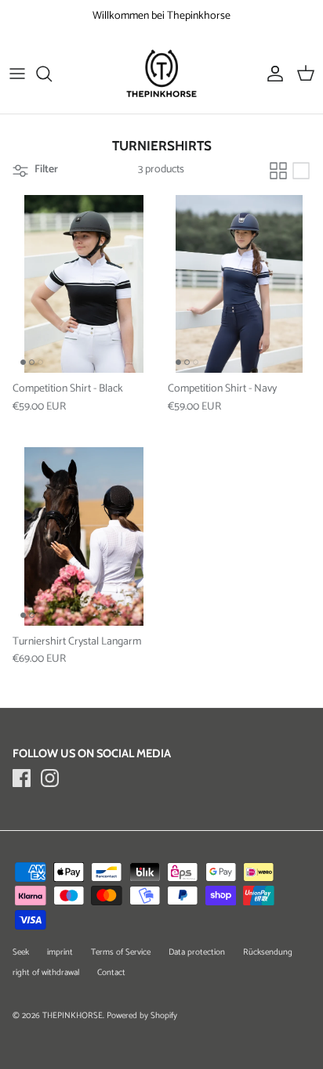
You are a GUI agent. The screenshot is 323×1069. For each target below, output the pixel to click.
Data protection (197, 952)
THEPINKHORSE (72, 1016)
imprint (60, 952)
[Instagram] (50, 778)
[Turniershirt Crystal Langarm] (84, 536)
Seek (21, 952)
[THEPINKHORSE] (161, 73)
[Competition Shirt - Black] (84, 284)
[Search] (51, 73)
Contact (111, 973)
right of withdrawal (46, 973)
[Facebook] (22, 778)
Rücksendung (267, 952)
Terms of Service (121, 952)
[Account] (271, 73)
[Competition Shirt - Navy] (239, 284)
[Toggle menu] (17, 73)
